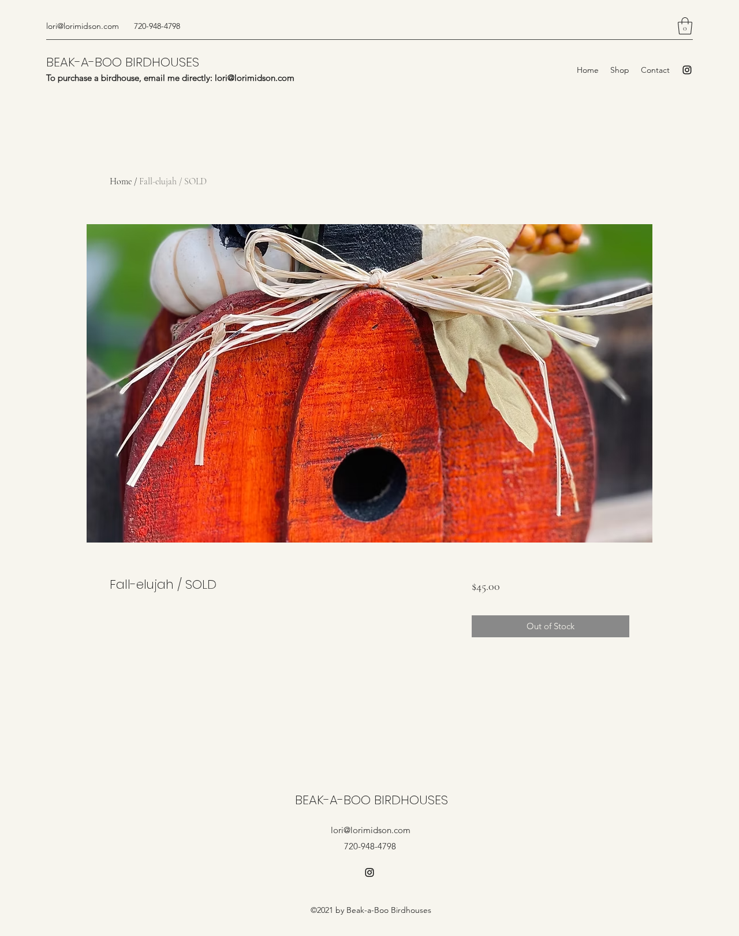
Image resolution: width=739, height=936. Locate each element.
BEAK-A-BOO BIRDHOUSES (122, 62)
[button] (685, 26)
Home (121, 181)
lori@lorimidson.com (82, 26)
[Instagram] (687, 70)
